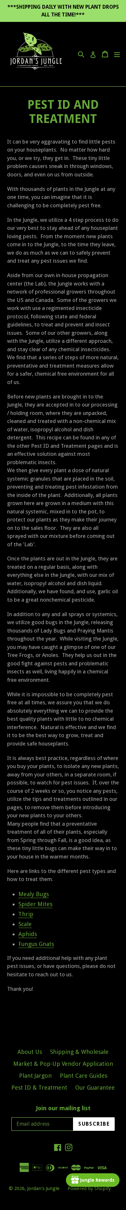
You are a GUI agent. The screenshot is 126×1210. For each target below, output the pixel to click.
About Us (29, 1051)
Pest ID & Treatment (39, 1087)
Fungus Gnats (36, 944)
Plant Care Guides (83, 1075)
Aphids (27, 934)
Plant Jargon (35, 1075)
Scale (25, 924)
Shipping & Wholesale (79, 1051)
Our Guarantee (95, 1087)
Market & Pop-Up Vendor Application (63, 1063)
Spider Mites (35, 904)
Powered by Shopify (89, 1188)
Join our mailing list (63, 1108)
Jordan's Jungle (43, 1188)
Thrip (25, 914)
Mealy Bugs (33, 894)
